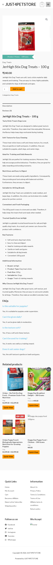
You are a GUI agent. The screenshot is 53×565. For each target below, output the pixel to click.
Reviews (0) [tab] (7, 111)
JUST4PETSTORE (20, 4)
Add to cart (17, 89)
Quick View (8, 407)
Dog (4, 62)
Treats (8, 62)
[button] (46, 19)
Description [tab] (7, 106)
